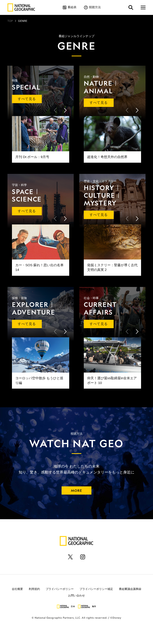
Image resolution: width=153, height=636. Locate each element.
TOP (10, 20)
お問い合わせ (76, 595)
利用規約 (34, 588)
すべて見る (27, 99)
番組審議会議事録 (130, 588)
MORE (76, 490)
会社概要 (17, 588)
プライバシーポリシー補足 (96, 588)
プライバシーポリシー (60, 588)
